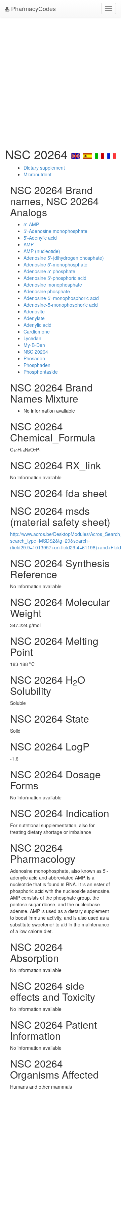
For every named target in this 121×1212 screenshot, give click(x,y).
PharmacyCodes (32, 8)
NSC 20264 (36, 351)
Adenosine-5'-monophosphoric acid (61, 298)
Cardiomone (37, 331)
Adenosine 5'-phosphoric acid (55, 278)
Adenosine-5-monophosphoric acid (61, 304)
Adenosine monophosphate (53, 284)
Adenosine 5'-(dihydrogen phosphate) (64, 257)
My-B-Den (34, 345)
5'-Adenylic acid (40, 237)
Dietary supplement (44, 167)
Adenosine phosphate (47, 291)
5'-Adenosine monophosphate (55, 231)
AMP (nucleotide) (42, 251)
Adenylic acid (37, 324)
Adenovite (34, 311)
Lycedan (32, 338)
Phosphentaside (41, 371)
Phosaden (34, 358)
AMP (29, 244)
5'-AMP (31, 224)
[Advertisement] (60, 80)
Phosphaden (37, 365)
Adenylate (34, 318)
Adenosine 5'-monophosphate (55, 264)
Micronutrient (37, 174)
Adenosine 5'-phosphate (49, 271)
